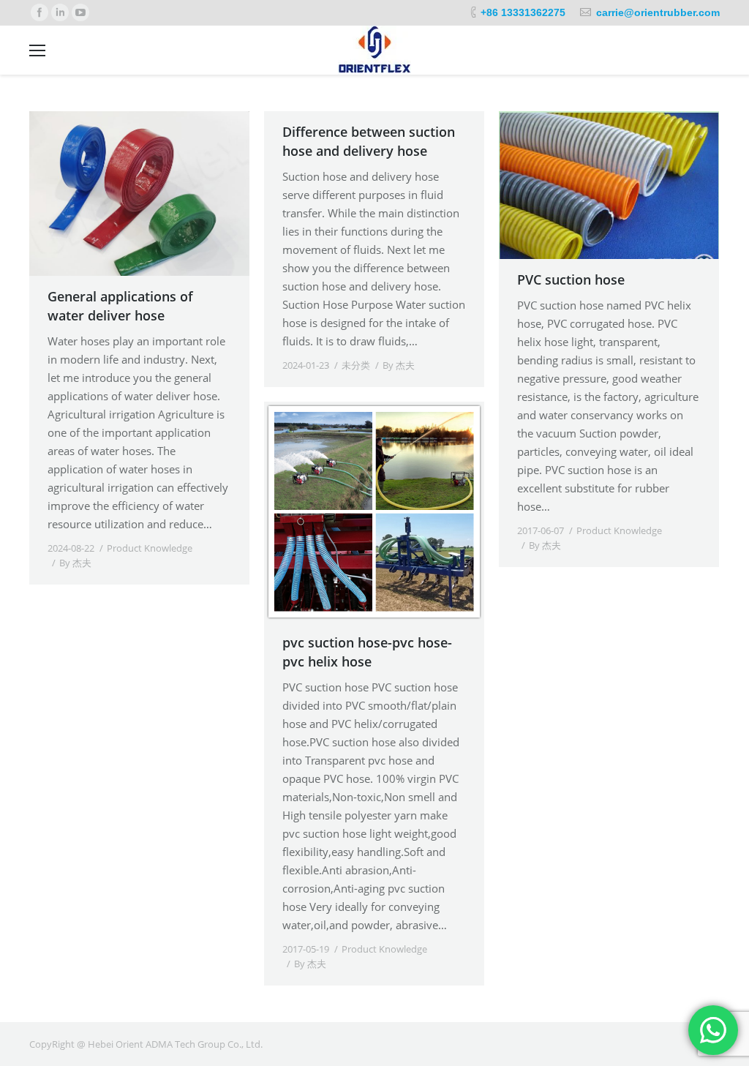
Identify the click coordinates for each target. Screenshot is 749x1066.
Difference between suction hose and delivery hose (368, 141)
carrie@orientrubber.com (658, 12)
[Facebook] (39, 12)
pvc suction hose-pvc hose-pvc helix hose (367, 652)
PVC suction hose (571, 279)
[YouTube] (80, 12)
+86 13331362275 (523, 12)
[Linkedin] (60, 12)
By (75, 562)
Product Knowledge (149, 548)
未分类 (356, 365)
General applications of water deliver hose (120, 306)
